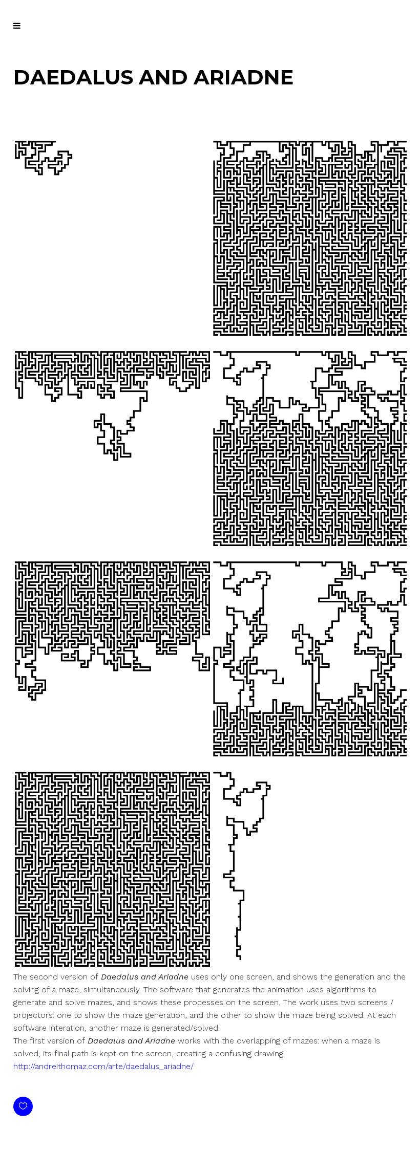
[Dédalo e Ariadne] (210, 333)
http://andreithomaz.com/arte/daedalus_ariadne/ (103, 1066)
